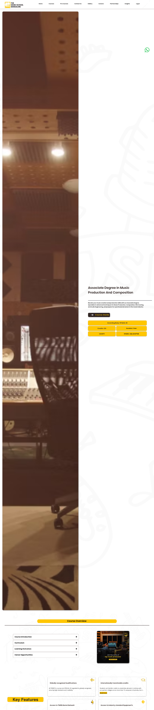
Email (108, 353)
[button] (149, 5)
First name (109, 346)
